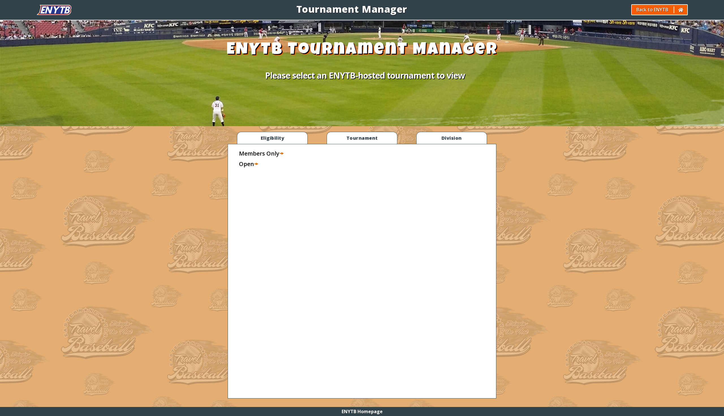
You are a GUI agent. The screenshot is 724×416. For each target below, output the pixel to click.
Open (246, 164)
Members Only (259, 153)
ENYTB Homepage (362, 411)
